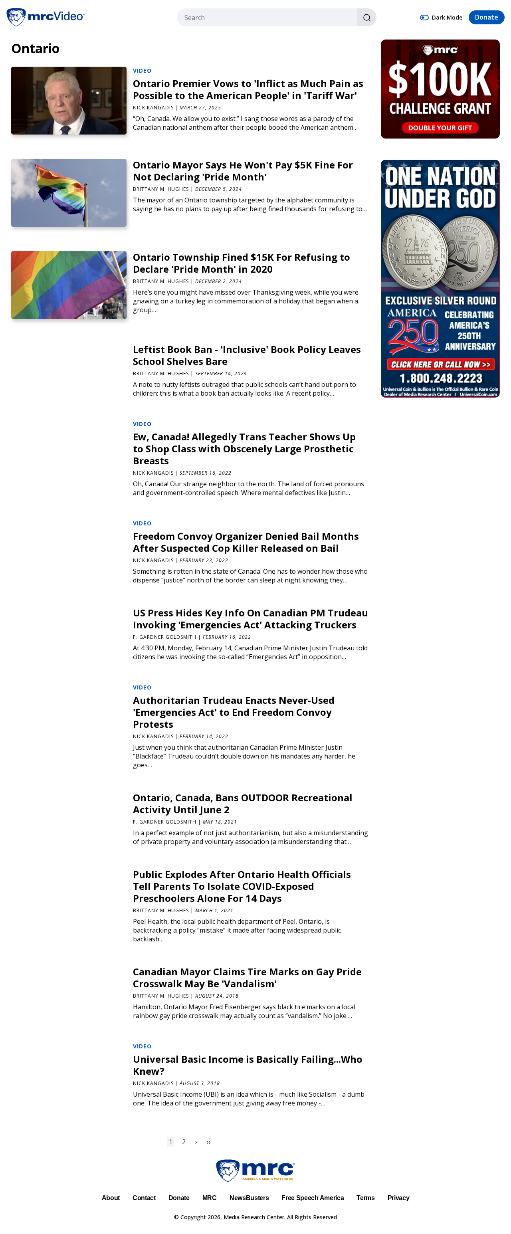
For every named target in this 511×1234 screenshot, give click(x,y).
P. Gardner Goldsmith (164, 637)
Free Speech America (312, 1197)
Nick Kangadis (153, 107)
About (111, 1197)
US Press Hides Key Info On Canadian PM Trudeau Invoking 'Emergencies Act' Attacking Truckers (250, 618)
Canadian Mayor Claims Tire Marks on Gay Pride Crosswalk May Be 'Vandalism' (247, 977)
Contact (144, 1197)
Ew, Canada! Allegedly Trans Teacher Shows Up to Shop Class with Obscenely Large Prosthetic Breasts (244, 448)
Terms (365, 1197)
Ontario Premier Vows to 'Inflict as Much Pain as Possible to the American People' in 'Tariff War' (248, 89)
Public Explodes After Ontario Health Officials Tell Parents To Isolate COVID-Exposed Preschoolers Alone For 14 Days (242, 886)
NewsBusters (249, 1197)
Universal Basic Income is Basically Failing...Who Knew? (247, 1065)
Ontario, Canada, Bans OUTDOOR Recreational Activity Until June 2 (243, 803)
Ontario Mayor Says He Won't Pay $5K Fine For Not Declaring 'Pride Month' (243, 170)
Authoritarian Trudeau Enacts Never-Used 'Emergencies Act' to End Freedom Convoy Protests (234, 712)
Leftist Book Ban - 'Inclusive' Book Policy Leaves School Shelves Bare (247, 355)
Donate (486, 17)
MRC (209, 1197)
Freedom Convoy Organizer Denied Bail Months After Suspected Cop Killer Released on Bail (246, 542)
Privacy (399, 1197)
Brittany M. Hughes (161, 189)
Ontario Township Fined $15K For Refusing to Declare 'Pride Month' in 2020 (241, 262)
